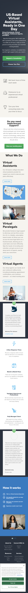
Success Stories (8, 546)
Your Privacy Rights (13, 587)
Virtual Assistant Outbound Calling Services (19, 559)
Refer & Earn (8, 548)
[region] (13, 577)
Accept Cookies (13, 579)
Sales (19, 548)
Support (19, 546)
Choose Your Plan (14, 64)
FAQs (8, 558)
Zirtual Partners (8, 556)
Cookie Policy (20, 575)
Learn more (7, 181)
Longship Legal (9, 334)
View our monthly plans (14, 146)
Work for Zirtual (8, 549)
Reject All (13, 583)
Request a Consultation (14, 58)
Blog (8, 560)
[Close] (24, 565)
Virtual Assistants (18, 556)
